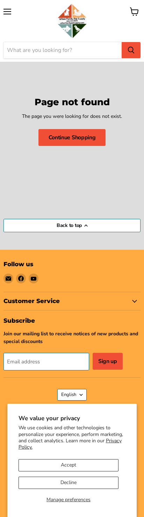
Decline (68, 482)
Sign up (107, 361)
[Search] (131, 50)
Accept (68, 465)
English (68, 394)
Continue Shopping (72, 137)
